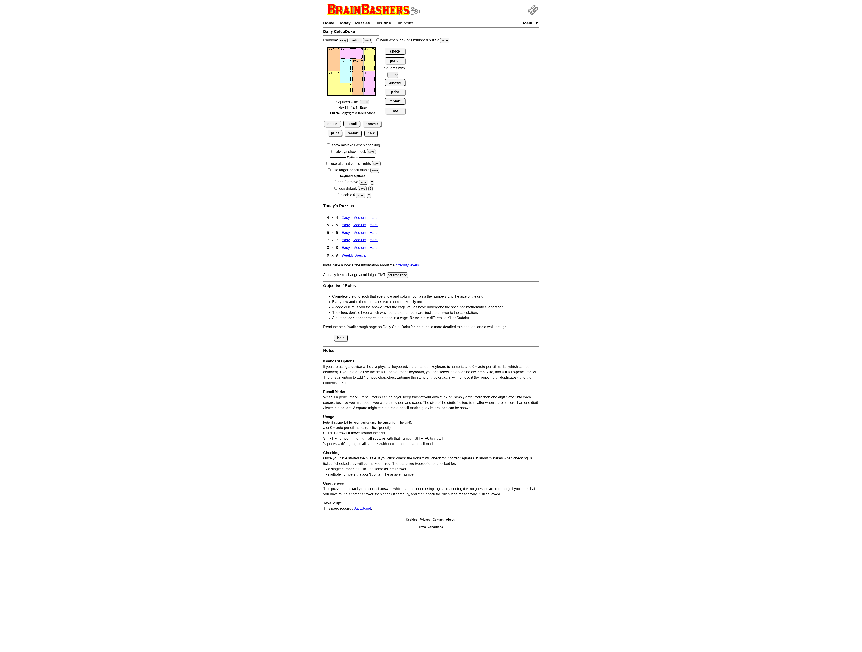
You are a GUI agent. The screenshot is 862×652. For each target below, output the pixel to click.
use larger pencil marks (350, 170)
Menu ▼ (531, 23)
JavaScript (362, 508)
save (444, 40)
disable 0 (348, 195)
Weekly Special (354, 255)
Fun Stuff (404, 23)
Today (345, 23)
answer (372, 124)
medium (355, 40)
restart (352, 133)
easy (343, 40)
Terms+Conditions (430, 527)
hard (367, 40)
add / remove (348, 182)
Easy (346, 218)
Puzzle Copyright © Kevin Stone (352, 113)
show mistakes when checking (356, 145)
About (450, 519)
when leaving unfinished (413, 40)
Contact (438, 519)
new (370, 133)
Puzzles (362, 23)
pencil (351, 124)
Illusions (382, 23)
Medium (359, 218)
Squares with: (347, 102)
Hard (374, 218)
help (341, 338)
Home (328, 23)
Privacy (425, 519)
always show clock (351, 152)
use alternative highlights (351, 163)
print (335, 133)
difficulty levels (407, 265)
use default (348, 188)
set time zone (397, 275)
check (332, 124)
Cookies (411, 519)
